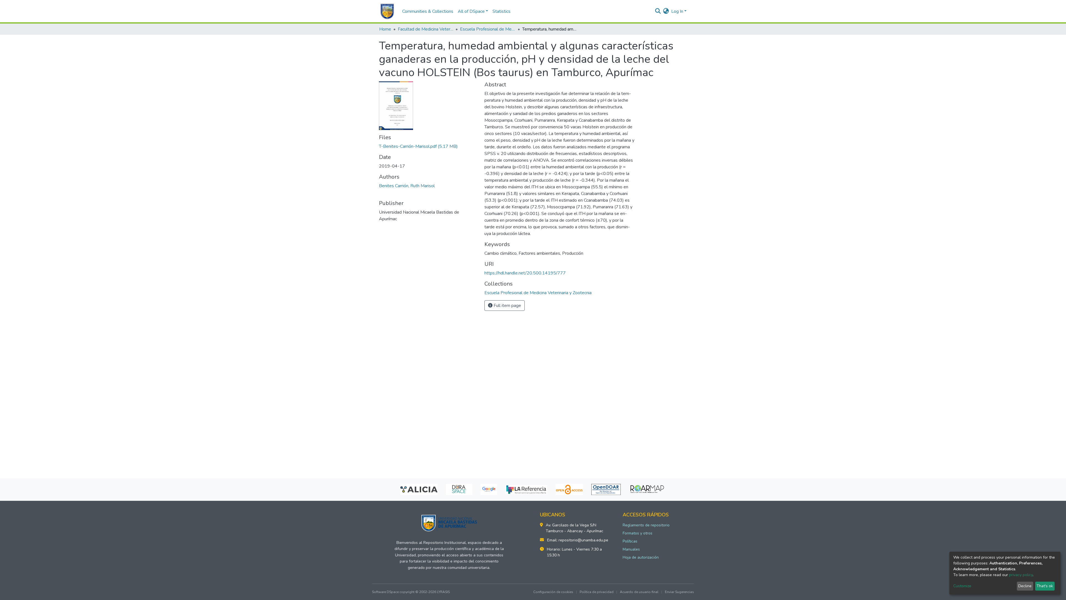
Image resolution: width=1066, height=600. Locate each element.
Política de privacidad (597, 592)
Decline (1025, 586)
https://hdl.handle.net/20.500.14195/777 (525, 273)
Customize (962, 586)
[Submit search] (658, 11)
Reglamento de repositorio (646, 525)
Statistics (501, 11)
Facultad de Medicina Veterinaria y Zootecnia (425, 29)
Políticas (630, 541)
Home (385, 29)
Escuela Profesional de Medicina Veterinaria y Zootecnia (488, 29)
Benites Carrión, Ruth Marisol (407, 186)
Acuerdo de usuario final (639, 592)
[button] (666, 11)
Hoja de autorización (641, 557)
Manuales (631, 549)
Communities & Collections (427, 11)
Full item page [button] (506, 305)
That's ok (1045, 586)
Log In (677, 11)
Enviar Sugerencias (679, 592)
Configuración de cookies (553, 592)
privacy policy (1021, 575)
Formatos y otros (637, 533)
